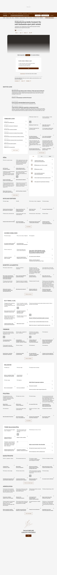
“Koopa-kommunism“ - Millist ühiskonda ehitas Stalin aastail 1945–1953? (46, 405)
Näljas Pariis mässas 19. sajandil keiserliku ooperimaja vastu (39, 325)
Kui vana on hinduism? (21, 387)
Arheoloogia (35, 17)
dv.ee (16, 13)
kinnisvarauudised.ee (45, 13)
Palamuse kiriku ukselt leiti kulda (9, 221)
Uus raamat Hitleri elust (33, 404)
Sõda (10, 17)
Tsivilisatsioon (17, 17)
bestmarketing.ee (20, 13)
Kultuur (13, 17)
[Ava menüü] (9, 15)
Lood (12, 89)
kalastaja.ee (9, 13)
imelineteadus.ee (5, 13)
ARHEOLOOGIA (17, 20)
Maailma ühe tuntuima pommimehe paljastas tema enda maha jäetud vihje (8, 290)
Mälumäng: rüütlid (39, 169)
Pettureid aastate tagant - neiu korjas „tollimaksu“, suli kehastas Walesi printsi (47, 290)
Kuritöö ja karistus (22, 17)
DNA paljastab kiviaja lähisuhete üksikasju (42, 181)
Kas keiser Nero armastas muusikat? (10, 129)
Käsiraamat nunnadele (33, 385)
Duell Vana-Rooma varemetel (21, 191)
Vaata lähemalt (22, 73)
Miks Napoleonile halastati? (21, 289)
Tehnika (27, 17)
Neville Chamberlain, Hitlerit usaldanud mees (37, 451)
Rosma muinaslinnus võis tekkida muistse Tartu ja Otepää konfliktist (20, 210)
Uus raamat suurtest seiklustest (34, 256)
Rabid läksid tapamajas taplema (36, 382)
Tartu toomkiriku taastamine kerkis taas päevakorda (13, 140)
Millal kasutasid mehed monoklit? (10, 143)
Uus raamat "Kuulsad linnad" (47, 209)
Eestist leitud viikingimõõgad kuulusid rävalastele (23, 102)
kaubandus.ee (40, 13)
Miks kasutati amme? (20, 323)
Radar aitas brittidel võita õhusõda (37, 444)
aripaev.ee (13, 13)
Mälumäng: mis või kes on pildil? (41, 165)
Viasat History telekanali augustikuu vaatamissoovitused (25, 107)
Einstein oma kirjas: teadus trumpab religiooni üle (37, 389)
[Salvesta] (25, 121)
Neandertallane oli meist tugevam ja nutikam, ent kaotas (14, 136)
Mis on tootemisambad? (8, 387)
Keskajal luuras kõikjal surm (9, 122)
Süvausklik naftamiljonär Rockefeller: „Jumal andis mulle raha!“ (21, 312)
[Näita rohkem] (49, 13)
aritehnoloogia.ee (35, 13)
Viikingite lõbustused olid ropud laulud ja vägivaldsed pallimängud (33, 341)
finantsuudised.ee (30, 13)
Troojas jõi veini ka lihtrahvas (34, 509)
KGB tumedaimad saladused (21, 179)
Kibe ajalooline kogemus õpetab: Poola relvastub (37, 448)
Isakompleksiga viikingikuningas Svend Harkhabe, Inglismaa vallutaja (21, 341)
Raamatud (41, 17)
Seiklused (30, 17)
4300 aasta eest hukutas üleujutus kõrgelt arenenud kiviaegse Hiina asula (33, 467)
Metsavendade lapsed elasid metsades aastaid (43, 177)
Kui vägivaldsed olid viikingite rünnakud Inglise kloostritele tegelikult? (34, 354)
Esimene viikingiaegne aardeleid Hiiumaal (22, 97)
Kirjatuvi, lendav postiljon (21, 437)
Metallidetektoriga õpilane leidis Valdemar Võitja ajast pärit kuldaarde (28, 90)
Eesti (38, 17)
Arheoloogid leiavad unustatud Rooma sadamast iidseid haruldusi (34, 498)
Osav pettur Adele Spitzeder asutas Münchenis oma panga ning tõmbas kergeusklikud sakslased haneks (37, 251)
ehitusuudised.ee (25, 13)
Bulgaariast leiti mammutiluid (9, 147)
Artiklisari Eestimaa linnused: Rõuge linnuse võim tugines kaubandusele (47, 222)
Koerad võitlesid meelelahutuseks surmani (39, 318)
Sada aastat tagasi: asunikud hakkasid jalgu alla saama (38, 321)
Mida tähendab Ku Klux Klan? (8, 416)
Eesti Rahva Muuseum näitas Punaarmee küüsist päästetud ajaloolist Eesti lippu (34, 137)
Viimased (7, 17)
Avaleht (4, 17)
